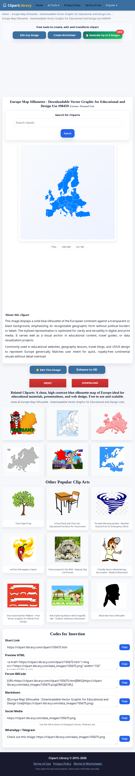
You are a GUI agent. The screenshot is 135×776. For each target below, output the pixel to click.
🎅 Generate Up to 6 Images (104, 34)
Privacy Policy (72, 5)
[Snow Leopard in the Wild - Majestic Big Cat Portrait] (67, 549)
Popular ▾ (111, 5)
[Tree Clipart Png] (23, 503)
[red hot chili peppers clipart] (23, 549)
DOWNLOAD (90, 383)
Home (39, 5)
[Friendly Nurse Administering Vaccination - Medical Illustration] (112, 549)
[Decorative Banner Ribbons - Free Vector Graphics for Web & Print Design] (23, 595)
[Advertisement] (67, 69)
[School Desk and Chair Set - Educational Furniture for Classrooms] (67, 503)
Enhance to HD (86, 369)
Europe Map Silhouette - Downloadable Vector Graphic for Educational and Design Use (61, 14)
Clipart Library (59, 758)
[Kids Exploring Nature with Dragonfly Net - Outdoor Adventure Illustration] (67, 595)
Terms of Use (93, 5)
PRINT (48, 383)
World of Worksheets (88, 764)
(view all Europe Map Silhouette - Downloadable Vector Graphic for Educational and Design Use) (67, 402)
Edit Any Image (29, 35)
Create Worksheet (65, 35)
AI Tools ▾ (53, 5)
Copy (124, 647)
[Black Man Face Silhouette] (112, 595)
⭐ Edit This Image (48, 370)
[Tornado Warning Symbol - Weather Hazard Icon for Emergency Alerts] (112, 503)
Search (67, 133)
